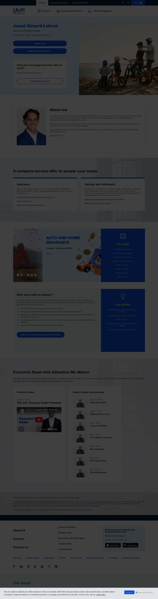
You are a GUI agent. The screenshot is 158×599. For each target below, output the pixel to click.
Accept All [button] (129, 592)
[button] (144, 592)
